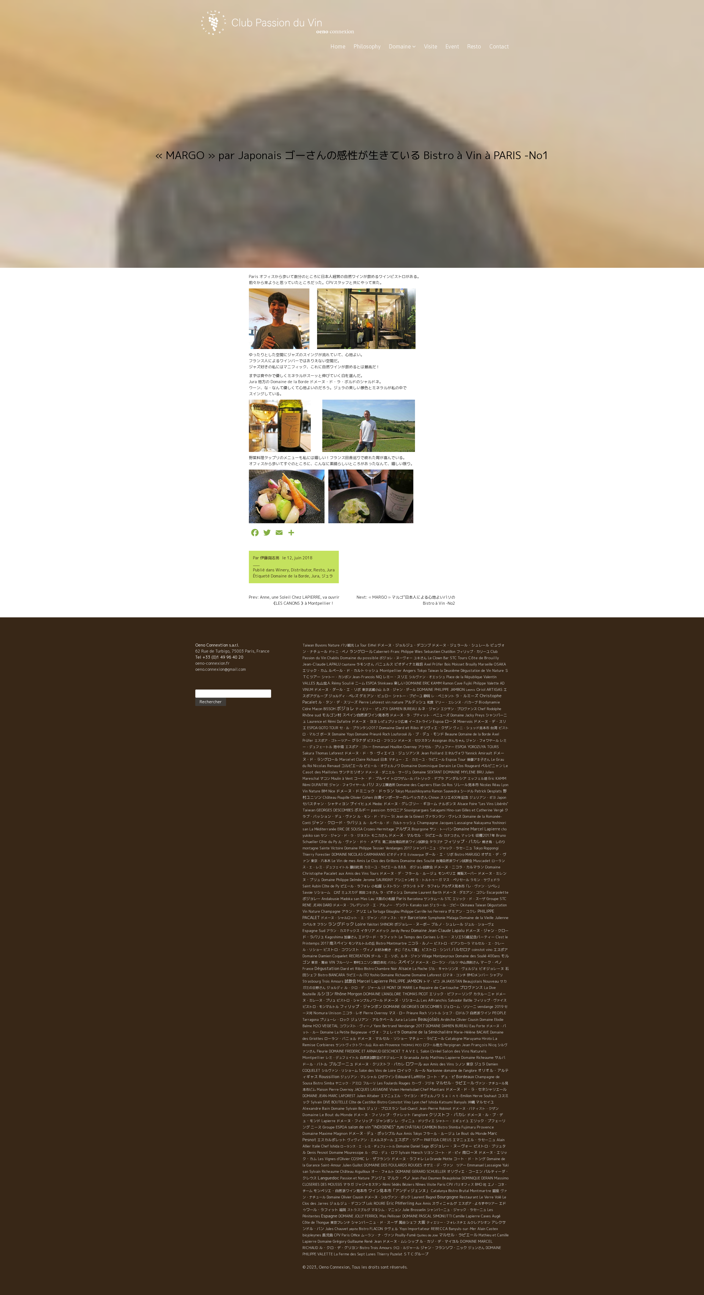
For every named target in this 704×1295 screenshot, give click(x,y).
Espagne (329, 1216)
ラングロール (361, 651)
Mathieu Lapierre (445, 1057)
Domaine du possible (359, 657)
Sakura (308, 753)
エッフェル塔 (477, 778)
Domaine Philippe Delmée (341, 879)
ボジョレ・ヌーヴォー (396, 658)
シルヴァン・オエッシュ (427, 677)
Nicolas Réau (490, 785)
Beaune (451, 734)
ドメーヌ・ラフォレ (408, 1158)
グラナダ (359, 740)
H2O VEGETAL (326, 1025)
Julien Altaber (368, 1095)
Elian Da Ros (443, 785)
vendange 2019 (490, 1006)
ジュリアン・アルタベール (372, 1019)
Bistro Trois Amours (376, 1247)
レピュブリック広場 (393, 721)
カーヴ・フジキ (423, 1083)
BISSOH (329, 709)
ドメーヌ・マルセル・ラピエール (415, 835)
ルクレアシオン (478, 1222)
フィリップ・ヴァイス (490, 1000)
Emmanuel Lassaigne (484, 1165)
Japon (501, 797)
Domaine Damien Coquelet (325, 955)
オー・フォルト (382, 1171)
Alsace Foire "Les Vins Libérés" (482, 803)
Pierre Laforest (371, 702)
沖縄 (471, 1102)
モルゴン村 (331, 715)
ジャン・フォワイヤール (347, 785)
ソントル (434, 1013)
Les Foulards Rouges (393, 1083)
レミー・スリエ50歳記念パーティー (466, 936)
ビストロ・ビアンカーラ (452, 943)
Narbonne (434, 1070)
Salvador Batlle (460, 1000)
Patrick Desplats (488, 791)
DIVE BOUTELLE (335, 1102)
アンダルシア (455, 778)
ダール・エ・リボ (439, 854)
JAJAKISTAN (451, 981)
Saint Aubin (311, 886)
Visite (430, 46)
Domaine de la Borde (290, 576)
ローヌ (450, 721)
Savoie (307, 892)
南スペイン (338, 943)
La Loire (410, 1019)
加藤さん (350, 937)
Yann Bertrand (385, 1026)
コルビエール (352, 765)
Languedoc (328, 1178)
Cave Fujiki (463, 683)
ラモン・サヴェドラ (485, 879)
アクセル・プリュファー (436, 747)
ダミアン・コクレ (462, 911)
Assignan (439, 740)
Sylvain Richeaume (324, 1171)
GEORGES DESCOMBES (335, 810)
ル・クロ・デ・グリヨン (339, 1247)
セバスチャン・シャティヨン (325, 803)
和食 (430, 702)
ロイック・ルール (411, 1070)
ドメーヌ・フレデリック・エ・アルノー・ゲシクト (371, 905)
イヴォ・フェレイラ (384, 1032)
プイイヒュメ (361, 803)
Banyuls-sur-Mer (462, 1228)
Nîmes (421, 1184)
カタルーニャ (484, 993)
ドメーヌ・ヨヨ (364, 721)
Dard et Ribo (351, 968)
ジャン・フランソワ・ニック (443, 1247)
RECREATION (359, 956)
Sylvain (316, 1102)
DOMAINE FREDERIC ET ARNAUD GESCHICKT (364, 1051)
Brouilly (471, 664)
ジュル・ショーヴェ (479, 924)
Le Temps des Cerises (417, 936)
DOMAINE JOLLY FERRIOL (358, 1216)
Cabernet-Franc (387, 651)
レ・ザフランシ (378, 1158)
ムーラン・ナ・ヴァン (377, 1235)
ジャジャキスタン (368, 1184)
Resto (474, 46)
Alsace (404, 968)
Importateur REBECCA (428, 1228)
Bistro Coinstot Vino (394, 1102)
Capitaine (348, 664)
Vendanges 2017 (399, 848)
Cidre (306, 709)
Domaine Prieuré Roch (372, 734)
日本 (383, 759)
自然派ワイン (480, 1012)
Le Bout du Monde (471, 1133)
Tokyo (422, 670)
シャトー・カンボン (336, 677)
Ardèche (448, 1019)
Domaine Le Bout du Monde (327, 1114)
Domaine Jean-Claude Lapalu (437, 930)
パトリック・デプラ (429, 778)
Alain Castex (487, 1228)
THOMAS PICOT (415, 993)
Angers (409, 670)
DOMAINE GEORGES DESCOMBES (412, 1006)
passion (378, 810)
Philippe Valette (486, 683)
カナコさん (452, 835)
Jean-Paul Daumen (426, 1178)
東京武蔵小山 (372, 689)
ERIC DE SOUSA (350, 829)
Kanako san (419, 905)
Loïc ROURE (376, 1203)
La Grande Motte (438, 1159)
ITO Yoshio (372, 975)
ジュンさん (476, 1247)
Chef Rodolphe (489, 709)
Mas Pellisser (390, 1216)
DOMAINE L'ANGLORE (382, 993)
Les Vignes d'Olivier (334, 1159)
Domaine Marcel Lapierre (477, 828)
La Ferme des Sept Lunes (355, 1254)
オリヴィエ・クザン (436, 727)
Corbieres (325, 1044)
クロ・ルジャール (406, 1247)
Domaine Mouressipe (346, 1152)
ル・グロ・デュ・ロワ (381, 1152)
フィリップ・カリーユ (473, 651)
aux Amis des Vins (438, 1064)
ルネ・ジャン (428, 708)
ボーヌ (325, 734)
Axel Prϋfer (433, 664)
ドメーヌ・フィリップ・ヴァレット (382, 1114)
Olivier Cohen (362, 797)
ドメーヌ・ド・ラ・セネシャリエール (476, 1089)
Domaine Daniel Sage (412, 1146)
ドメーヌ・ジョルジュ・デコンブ (404, 645)
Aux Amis (423, 1203)
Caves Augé (491, 1216)
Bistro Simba (323, 1083)
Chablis (333, 658)
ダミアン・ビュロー (375, 695)
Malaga (452, 917)
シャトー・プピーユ (407, 696)
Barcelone (417, 917)
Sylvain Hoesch (411, 1152)
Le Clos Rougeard (466, 766)
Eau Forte (477, 1026)
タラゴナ (436, 841)
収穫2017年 (485, 835)
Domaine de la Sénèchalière (427, 1032)
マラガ (348, 1184)
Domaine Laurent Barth (423, 892)
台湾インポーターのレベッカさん (401, 797)
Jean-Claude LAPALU (321, 664)
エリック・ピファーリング (450, 993)
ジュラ (327, 576)
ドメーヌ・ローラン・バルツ (437, 962)
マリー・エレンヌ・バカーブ (456, 702)
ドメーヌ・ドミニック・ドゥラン (365, 791)
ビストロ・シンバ (436, 949)
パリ (370, 784)
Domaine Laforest (427, 974)
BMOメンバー (478, 974)
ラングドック (341, 924)
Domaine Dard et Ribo (399, 727)
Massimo (501, 1178)
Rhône (340, 994)
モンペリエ (447, 873)
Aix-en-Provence (386, 1045)
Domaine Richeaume (477, 1057)
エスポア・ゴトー (358, 747)
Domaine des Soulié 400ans (477, 955)
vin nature (394, 702)
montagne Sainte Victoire (322, 848)
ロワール (414, 1064)
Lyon (504, 785)
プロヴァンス (471, 987)
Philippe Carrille (414, 911)
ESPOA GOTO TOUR (322, 728)
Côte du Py (328, 841)
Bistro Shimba (449, 1127)
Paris (401, 898)
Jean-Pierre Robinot (435, 1108)
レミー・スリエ (395, 676)
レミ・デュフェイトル (342, 1057)
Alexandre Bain (316, 1108)
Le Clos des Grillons (382, 860)
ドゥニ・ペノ (338, 651)
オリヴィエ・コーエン (465, 1171)
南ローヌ (470, 1152)
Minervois (465, 721)
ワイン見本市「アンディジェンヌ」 (399, 1190)
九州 (400, 1127)
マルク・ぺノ (398, 1178)
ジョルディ (335, 987)
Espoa (438, 721)
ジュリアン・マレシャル (358, 1077)
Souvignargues (416, 810)
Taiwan (308, 810)
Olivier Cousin (468, 1019)
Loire (360, 924)
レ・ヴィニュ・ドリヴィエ (415, 1121)
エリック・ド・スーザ (468, 898)
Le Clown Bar (438, 658)
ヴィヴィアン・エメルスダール (370, 1140)
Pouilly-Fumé (405, 1235)
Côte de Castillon (362, 1102)
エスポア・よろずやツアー (478, 1203)
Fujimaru (468, 1127)
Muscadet (482, 860)
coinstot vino (482, 949)
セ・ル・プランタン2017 (358, 728)
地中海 (338, 746)
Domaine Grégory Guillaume (340, 1241)
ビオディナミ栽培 (408, 664)
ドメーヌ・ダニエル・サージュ (388, 772)
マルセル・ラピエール (458, 1235)
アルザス (403, 829)
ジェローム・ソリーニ (459, 1006)
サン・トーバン (441, 829)
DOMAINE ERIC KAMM (424, 683)
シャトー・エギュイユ (452, 1121)
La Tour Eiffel (365, 645)
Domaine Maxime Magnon (325, 1133)
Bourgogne (447, 1197)
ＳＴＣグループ (415, 1254)
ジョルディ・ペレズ (343, 696)
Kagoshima (334, 936)
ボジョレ (345, 708)
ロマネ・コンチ (454, 975)
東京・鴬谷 (319, 962)
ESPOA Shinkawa (379, 683)
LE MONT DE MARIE (397, 987)
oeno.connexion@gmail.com (220, 669)
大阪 (421, 1222)
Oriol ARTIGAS (489, 689)
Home (338, 46)
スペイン (406, 962)
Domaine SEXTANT (427, 772)
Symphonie (437, 917)
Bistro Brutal (458, 1190)
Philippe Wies (412, 651)
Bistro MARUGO (467, 854)
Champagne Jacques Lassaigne (445, 822)
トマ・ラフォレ (428, 886)
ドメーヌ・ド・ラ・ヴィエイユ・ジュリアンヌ (382, 753)
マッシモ (467, 835)
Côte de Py (330, 886)
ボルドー (362, 810)
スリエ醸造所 (385, 785)
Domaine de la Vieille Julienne (484, 917)
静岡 (427, 696)
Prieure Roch (416, 1013)
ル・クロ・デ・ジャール (362, 987)
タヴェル (391, 1228)
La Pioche (420, 968)
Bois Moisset (454, 664)
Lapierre (328, 1121)
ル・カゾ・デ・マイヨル (439, 1241)
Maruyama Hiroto (478, 1038)
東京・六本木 (321, 860)
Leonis (470, 690)
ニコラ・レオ (352, 1013)
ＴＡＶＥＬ (410, 1051)
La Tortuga (376, 911)
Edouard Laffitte (410, 1076)
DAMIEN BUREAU (403, 709)
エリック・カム (315, 670)
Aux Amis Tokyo (409, 1133)
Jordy (424, 1057)
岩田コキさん (369, 892)
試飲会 (350, 981)
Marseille (485, 664)
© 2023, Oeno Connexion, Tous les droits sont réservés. (355, 1267)
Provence (485, 1127)
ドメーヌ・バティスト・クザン (475, 1108)
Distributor (301, 569)
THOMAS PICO (411, 1045)
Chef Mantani (432, 1089)
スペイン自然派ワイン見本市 (365, 715)
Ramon (448, 683)
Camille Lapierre (466, 1216)
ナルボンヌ (447, 803)
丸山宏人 (323, 683)
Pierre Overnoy (375, 1013)
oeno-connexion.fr (212, 663)
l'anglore (420, 1114)
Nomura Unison (327, 1012)
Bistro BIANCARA (331, 975)
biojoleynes (311, 1235)
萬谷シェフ (408, 1222)
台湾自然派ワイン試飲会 (454, 860)
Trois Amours (332, 981)
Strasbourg (311, 981)
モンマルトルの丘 (361, 943)
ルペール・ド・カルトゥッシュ (354, 670)
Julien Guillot (352, 1165)
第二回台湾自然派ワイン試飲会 (405, 841)
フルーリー (344, 962)
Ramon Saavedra (445, 791)
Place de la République (464, 677)
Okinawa (467, 905)
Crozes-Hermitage (379, 829)
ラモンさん (365, 664)
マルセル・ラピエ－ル (455, 1083)
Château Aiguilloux (355, 1171)
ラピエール (354, 975)
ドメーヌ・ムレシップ (401, 1241)
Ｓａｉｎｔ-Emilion (456, 1095)
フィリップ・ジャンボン (361, 1006)
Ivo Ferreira (437, 911)
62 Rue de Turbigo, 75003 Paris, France (232, 651)
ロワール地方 (432, 1045)
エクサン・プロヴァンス (459, 709)
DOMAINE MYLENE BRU (463, 772)
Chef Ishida (330, 1146)
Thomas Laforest (329, 753)
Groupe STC (496, 898)
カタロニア (394, 810)
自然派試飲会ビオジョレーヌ (381, 1057)
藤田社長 (356, 867)
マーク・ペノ (491, 962)
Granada (411, 1057)
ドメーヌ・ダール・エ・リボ (337, 689)
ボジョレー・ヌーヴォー (451, 1146)
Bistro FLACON (371, 1228)
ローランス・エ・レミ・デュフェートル (367, 1146)
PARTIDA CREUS (438, 1139)
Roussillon (329, 1076)
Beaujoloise (451, 1178)
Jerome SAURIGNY (378, 879)
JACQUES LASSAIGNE (371, 1089)
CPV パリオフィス (460, 1184)
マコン (325, 778)
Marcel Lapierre (372, 981)
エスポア (500, 949)
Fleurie (322, 1051)
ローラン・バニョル (340, 1038)
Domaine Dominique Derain (426, 765)
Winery (282, 569)
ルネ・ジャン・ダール (399, 689)
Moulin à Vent (342, 778)
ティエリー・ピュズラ (371, 709)
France (308, 968)
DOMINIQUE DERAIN (477, 1178)
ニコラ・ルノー (420, 943)
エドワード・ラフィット (378, 936)
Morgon (355, 994)
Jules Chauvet (336, 1228)
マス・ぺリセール (456, 879)
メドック (382, 930)
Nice (331, 791)
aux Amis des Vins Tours (359, 873)
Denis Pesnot (317, 1152)
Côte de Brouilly (483, 657)
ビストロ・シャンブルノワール (360, 1000)
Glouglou (393, 911)
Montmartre (480, 1190)
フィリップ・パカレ (462, 841)
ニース (316, 1127)
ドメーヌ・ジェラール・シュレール (460, 645)
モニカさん (379, 835)
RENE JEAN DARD (317, 905)
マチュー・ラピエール (426, 1038)
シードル (467, 791)
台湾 (493, 727)
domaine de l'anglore (460, 1070)
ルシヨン (325, 994)
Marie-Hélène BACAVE (471, 1032)
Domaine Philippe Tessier (364, 848)
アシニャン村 (404, 879)
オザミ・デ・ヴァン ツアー (444, 1165)
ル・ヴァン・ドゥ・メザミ (359, 841)
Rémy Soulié (343, 683)
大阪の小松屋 (385, 898)
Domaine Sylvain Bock (348, 1108)
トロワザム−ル (402, 778)
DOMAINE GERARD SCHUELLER (420, 1171)
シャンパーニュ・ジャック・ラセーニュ (456, 1209)
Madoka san (349, 898)
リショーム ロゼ (327, 892)
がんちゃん (456, 740)
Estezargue (416, 854)
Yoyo (403, 1228)
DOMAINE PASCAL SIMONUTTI (427, 1216)
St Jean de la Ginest (407, 816)
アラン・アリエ (354, 911)
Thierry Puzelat (389, 1254)
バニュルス (384, 664)
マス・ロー (397, 1013)
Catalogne (454, 1038)
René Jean (373, 1241)
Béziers (408, 1184)
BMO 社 (480, 1184)
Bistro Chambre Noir (380, 968)
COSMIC (357, 1158)
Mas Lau (367, 898)
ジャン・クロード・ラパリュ (337, 822)
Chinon (434, 797)
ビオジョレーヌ (491, 968)
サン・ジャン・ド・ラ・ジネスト (345, 835)
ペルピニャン (491, 765)
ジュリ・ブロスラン (383, 1108)
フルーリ (369, 1083)
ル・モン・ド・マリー (373, 816)
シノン (460, 1064)
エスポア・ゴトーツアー (332, 740)
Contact (499, 46)
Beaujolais (428, 1019)
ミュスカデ (349, 892)
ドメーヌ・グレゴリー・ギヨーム (410, 803)
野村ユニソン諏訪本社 (370, 962)
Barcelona (415, 898)
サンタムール (434, 898)
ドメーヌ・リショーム (402, 1000)
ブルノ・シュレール (447, 924)
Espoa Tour (456, 759)
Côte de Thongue (315, 1222)
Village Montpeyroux (438, 956)
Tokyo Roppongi (486, 848)
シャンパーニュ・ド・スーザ (374, 1222)
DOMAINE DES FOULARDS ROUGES (393, 1165)
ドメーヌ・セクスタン (414, 740)
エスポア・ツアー (408, 1139)
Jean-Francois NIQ (367, 677)
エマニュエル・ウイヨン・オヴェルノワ (410, 1096)
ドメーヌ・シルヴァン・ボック (387, 1197)
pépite (353, 1229)
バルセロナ (461, 949)
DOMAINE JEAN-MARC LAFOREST (328, 1096)
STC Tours (458, 657)
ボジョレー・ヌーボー (412, 924)
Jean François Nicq (479, 1044)
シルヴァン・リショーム (339, 1070)
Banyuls (460, 1102)
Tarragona (310, 1019)
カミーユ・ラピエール (380, 867)
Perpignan (452, 1044)
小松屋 (376, 886)
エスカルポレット (331, 1139)
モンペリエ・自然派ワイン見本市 (340, 1190)
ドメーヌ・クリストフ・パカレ (379, 1064)
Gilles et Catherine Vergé (483, 810)
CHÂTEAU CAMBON (421, 1127)
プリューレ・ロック (335, 1019)
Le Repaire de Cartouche (436, 987)
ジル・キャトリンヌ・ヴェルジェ (453, 968)
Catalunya (439, 1190)
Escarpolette (497, 892)
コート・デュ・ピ (441, 1076)
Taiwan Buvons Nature (321, 645)
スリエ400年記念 (454, 797)
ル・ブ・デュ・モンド (426, 734)
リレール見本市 (466, 784)
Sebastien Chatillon (439, 651)
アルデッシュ (415, 702)
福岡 (342, 1209)
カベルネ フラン (314, 924)
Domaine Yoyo (343, 734)
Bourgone (420, 829)
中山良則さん (469, 962)
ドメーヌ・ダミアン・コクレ (464, 892)
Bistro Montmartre (391, 943)
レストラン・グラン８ (399, 886)
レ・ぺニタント (442, 696)
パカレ (392, 962)
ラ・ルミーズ (467, 695)
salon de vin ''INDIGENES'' (371, 1127)
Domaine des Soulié (417, 860)
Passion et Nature (355, 1178)
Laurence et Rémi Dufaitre (329, 721)
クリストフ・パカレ (447, 1114)
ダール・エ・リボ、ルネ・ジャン (395, 956)
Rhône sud (311, 715)
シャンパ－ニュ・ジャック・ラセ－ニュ (442, 848)
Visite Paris (436, 1184)
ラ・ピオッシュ (391, 892)
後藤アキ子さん (478, 759)
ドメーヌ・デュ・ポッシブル (372, 1133)
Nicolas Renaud (326, 765)
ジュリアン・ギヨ (482, 797)
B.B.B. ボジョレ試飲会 (415, 867)
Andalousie (330, 898)
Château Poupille (336, 797)
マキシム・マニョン (386, 1209)
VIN (332, 962)
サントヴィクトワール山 (354, 1045)
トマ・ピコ (431, 981)
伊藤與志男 (269, 557)
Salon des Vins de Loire (377, 1070)
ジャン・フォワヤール (482, 740)
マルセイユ (485, 1102)
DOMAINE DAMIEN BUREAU (447, 1026)
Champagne (330, 911)
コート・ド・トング (469, 1158)
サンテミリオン (351, 772)
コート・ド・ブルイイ (372, 778)
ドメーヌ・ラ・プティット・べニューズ (419, 715)
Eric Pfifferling (400, 1203)
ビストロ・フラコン (382, 740)
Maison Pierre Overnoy (335, 1089)
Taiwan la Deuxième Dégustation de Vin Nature (466, 670)
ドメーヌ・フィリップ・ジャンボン (365, 1120)
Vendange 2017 (411, 1025)
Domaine (400, 46)
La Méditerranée (322, 829)
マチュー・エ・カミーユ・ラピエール (417, 759)
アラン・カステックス (342, 930)
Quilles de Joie (427, 1235)
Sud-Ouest (409, 1108)
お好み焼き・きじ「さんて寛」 (398, 949)
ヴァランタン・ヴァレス (443, 816)
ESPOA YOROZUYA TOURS (477, 747)
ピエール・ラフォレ (355, 886)
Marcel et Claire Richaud (359, 759)
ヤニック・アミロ (348, 1083)
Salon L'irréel (430, 1051)
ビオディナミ (396, 854)
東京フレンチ (340, 1222)
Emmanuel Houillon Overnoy (395, 747)
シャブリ (496, 975)
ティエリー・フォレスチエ (446, 1222)
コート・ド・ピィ (448, 1152)
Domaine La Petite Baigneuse (343, 1032)
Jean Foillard (432, 753)
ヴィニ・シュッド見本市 (471, 728)
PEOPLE (499, 1012)
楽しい (399, 683)
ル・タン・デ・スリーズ (338, 702)
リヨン (429, 1152)
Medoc (378, 803)
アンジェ (378, 1178)
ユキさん (420, 658)
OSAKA (500, 664)
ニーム (360, 683)
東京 (469, 1064)
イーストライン (420, 721)
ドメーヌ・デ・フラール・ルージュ (408, 873)
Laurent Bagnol (424, 1197)
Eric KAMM (497, 778)
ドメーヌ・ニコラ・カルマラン (459, 867)
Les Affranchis (434, 1000)
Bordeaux (465, 1076)
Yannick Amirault (478, 753)
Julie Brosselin (414, 1209)
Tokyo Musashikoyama (413, 791)
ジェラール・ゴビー (444, 905)
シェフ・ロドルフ (455, 1013)
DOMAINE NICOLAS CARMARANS (359, 854)
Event (452, 46)
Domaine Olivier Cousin (345, 1197)
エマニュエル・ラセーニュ (474, 1139)
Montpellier (391, 670)
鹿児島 (327, 1235)
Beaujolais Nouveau (481, 981)
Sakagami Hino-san (445, 810)
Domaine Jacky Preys (467, 715)
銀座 (495, 1190)
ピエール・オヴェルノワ (382, 766)
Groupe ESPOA (335, 1127)
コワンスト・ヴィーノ (356, 1026)
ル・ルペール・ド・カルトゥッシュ (389, 822)
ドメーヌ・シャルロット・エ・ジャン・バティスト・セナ (364, 917)
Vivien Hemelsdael (404, 1089)
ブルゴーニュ (341, 1064)
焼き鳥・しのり (493, 841)
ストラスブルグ (358, 1209)
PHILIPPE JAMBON (405, 981)
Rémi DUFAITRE (315, 784)
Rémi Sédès (392, 1184)
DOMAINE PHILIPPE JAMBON (441, 689)
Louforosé (399, 734)
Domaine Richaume (396, 974)
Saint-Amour (331, 1165)
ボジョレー (311, 898)
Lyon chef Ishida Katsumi (432, 1102)
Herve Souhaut (485, 1096)
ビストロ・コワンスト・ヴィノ (348, 949)
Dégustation (327, 968)
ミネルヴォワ (454, 753)
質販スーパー (467, 873)
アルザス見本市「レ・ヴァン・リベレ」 (471, 886)
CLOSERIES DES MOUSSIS (322, 1184)
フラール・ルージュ (439, 1133)
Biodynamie (489, 702)
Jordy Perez (400, 930)
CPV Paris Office (347, 1235)
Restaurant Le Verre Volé (480, 1197)
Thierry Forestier (316, 854)
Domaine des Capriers (414, 785)
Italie (316, 1146)
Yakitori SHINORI (380, 924)
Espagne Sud (313, 930)
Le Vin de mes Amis (348, 860)
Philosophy (367, 46)
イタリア (368, 930)
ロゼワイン (386, 1077)
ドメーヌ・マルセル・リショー (383, 1038)
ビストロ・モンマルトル (320, 1006)
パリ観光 (347, 645)
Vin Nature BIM (314, 791)
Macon (317, 709)
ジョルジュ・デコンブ (347, 1203)
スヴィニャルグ (444, 1203)
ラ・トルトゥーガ (428, 879)
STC (448, 898)
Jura (331, 569)
